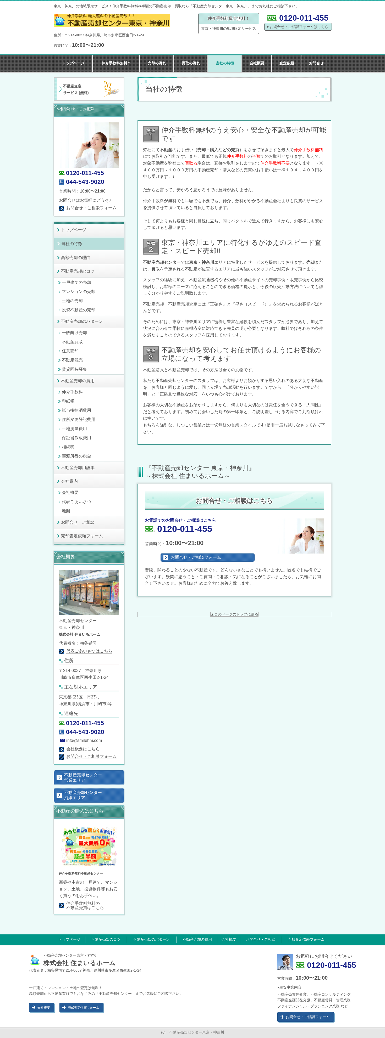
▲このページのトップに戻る (234, 614)
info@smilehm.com (84, 740)
